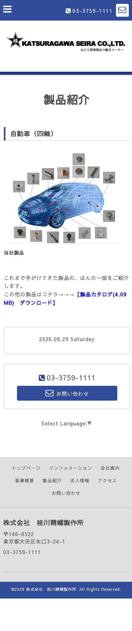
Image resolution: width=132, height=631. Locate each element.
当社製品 (14, 252)
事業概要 (24, 480)
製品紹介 (52, 480)
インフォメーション (70, 468)
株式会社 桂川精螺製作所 (51, 589)
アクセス (107, 480)
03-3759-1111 (92, 10)
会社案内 (110, 468)
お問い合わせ (66, 493)
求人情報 (79, 480)
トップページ (26, 468)
